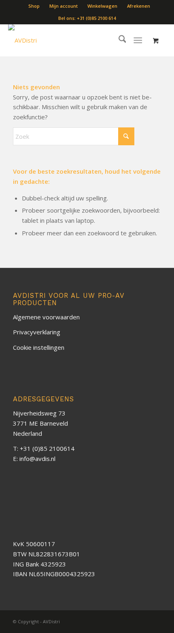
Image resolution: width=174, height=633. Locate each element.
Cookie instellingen (38, 347)
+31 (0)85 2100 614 (96, 18)
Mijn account (63, 6)
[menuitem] (34, 6)
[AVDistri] (47, 40)
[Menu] (138, 40)
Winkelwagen (102, 6)
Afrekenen (138, 6)
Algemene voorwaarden (46, 317)
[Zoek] (118, 40)
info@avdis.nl (37, 458)
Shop (34, 6)
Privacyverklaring (36, 332)
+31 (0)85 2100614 (47, 448)
